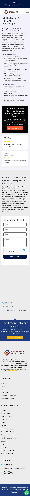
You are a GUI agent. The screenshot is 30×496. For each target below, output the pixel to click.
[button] (26, 492)
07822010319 (9, 306)
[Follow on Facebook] (3, 472)
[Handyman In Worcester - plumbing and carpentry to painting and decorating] (11, 12)
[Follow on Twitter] (11, 472)
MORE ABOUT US (12, 371)
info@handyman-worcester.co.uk (15, 5)
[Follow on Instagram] (7, 472)
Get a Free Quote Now (15, 128)
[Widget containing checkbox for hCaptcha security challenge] (15, 251)
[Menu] (27, 11)
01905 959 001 (15, 2)
